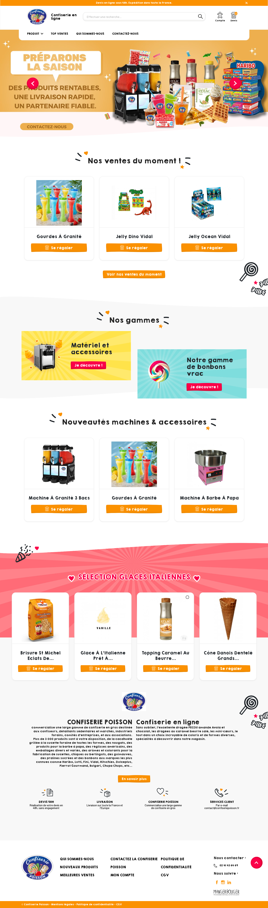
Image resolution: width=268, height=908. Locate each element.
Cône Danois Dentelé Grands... (228, 655)
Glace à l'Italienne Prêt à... (102, 655)
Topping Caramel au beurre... (165, 655)
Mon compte (122, 875)
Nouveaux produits (79, 867)
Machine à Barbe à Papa (209, 498)
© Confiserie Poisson (35, 904)
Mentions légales (62, 904)
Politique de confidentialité (95, 904)
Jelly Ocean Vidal (209, 237)
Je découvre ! (88, 365)
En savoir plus (134, 779)
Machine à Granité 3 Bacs (59, 498)
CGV (165, 875)
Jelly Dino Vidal (134, 237)
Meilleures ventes (77, 875)
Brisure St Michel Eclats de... (40, 655)
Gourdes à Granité (58, 237)
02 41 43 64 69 (229, 865)
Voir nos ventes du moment (134, 274)
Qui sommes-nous (77, 859)
